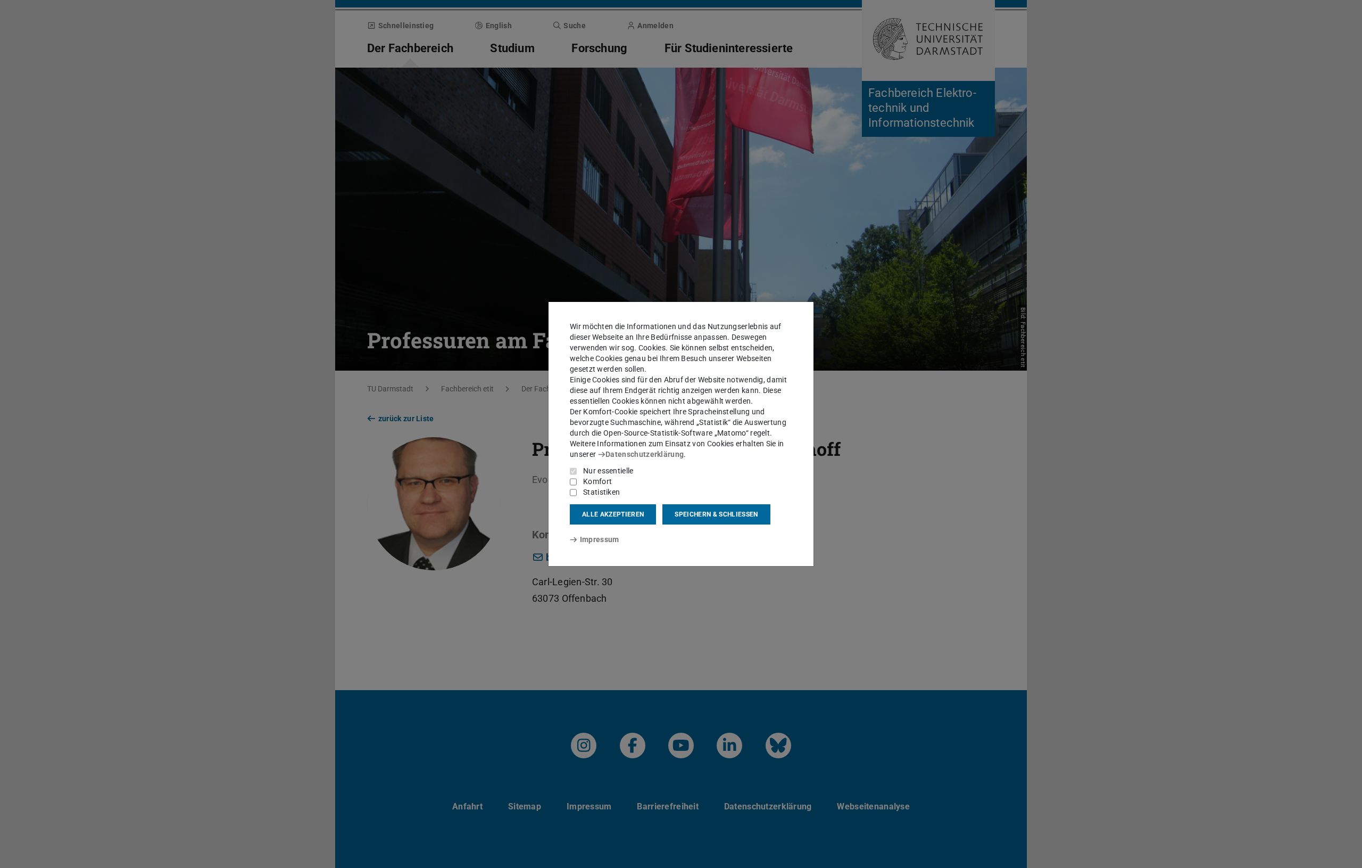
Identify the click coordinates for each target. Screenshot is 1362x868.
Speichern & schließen (716, 514)
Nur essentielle (608, 470)
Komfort (597, 481)
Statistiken (601, 492)
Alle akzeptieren (613, 514)
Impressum (599, 539)
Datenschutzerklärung (644, 454)
